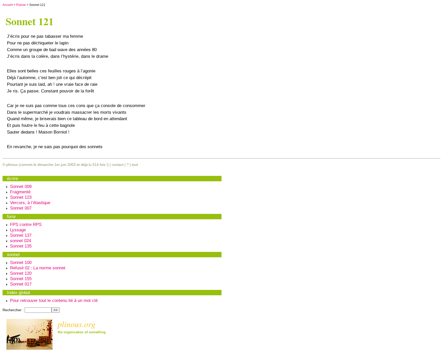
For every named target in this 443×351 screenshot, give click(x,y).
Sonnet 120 (21, 273)
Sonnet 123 (21, 197)
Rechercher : (13, 310)
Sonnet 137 (21, 235)
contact (118, 165)
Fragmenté (20, 191)
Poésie (21, 5)
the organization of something (82, 332)
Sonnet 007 (21, 208)
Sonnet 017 (21, 284)
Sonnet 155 (21, 278)
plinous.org (76, 323)
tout (135, 165)
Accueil (8, 5)
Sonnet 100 (21, 262)
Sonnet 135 (21, 246)
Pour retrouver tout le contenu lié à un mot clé (54, 300)
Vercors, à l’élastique (30, 202)
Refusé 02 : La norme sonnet (37, 267)
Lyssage (18, 229)
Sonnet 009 (21, 186)
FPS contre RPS (26, 224)
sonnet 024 (20, 240)
